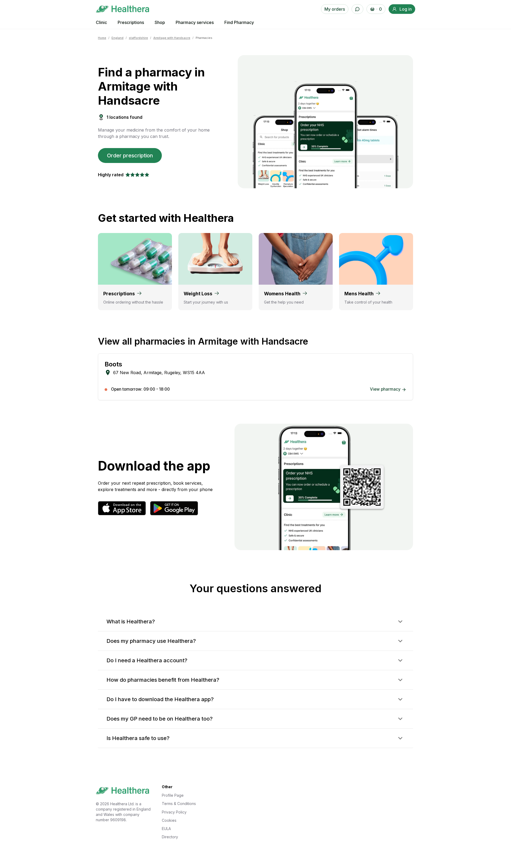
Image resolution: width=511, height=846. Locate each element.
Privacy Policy (174, 812)
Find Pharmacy (239, 22)
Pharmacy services (195, 22)
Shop (160, 22)
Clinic (101, 22)
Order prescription (130, 155)
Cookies (169, 820)
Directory (170, 837)
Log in (405, 9)
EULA (166, 828)
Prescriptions (131, 22)
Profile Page (173, 795)
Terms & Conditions (179, 803)
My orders (334, 9)
